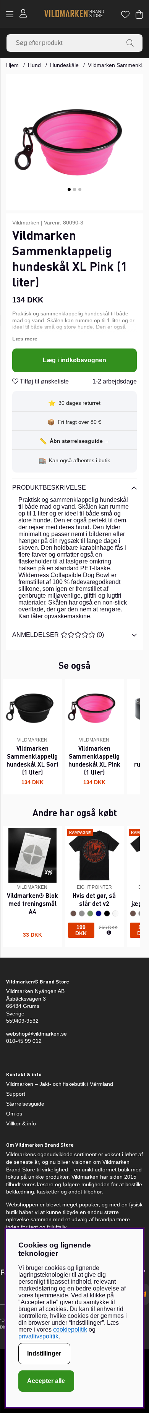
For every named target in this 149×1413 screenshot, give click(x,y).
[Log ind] (23, 14)
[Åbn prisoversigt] (109, 933)
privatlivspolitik (38, 1336)
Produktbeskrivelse (49, 487)
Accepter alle (46, 1381)
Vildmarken (25, 223)
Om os (14, 1114)
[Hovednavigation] (9, 14)
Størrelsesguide (25, 1104)
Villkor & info (21, 1123)
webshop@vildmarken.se (36, 1034)
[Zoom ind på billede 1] (74, 142)
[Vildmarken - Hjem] (74, 14)
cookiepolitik (70, 1329)
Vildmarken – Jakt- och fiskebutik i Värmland (59, 1084)
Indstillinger (44, 1353)
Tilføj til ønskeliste (43, 381)
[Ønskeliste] (125, 14)
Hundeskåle (64, 65)
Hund (34, 65)
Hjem (12, 65)
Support (15, 1094)
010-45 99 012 (24, 1041)
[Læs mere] (74, 339)
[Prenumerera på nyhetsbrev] (143, 1294)
